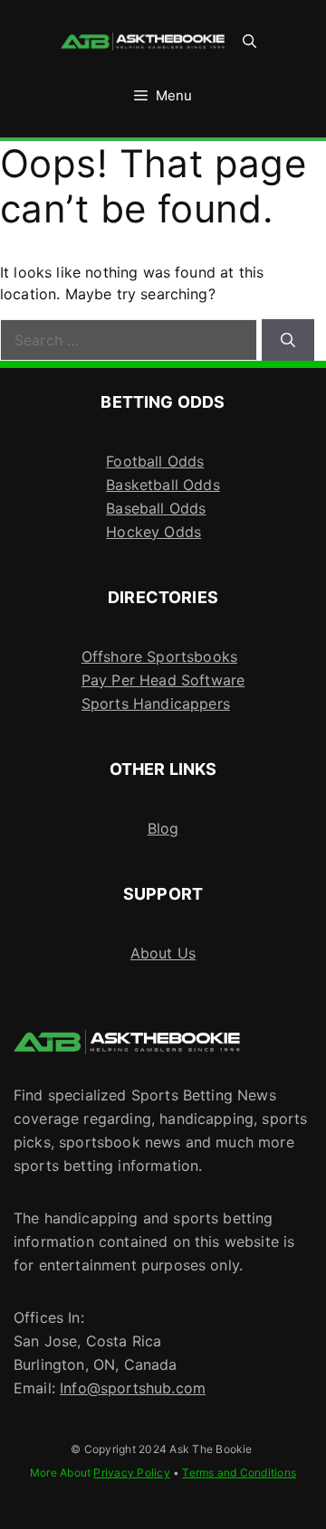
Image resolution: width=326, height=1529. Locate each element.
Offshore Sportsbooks (159, 656)
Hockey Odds (153, 532)
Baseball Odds (156, 508)
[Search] (288, 340)
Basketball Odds (162, 485)
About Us (163, 953)
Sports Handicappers (156, 703)
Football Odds (155, 461)
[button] (249, 41)
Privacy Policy (131, 1472)
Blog (163, 828)
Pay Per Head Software (163, 680)
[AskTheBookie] (143, 42)
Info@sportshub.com (133, 1388)
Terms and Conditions (239, 1472)
